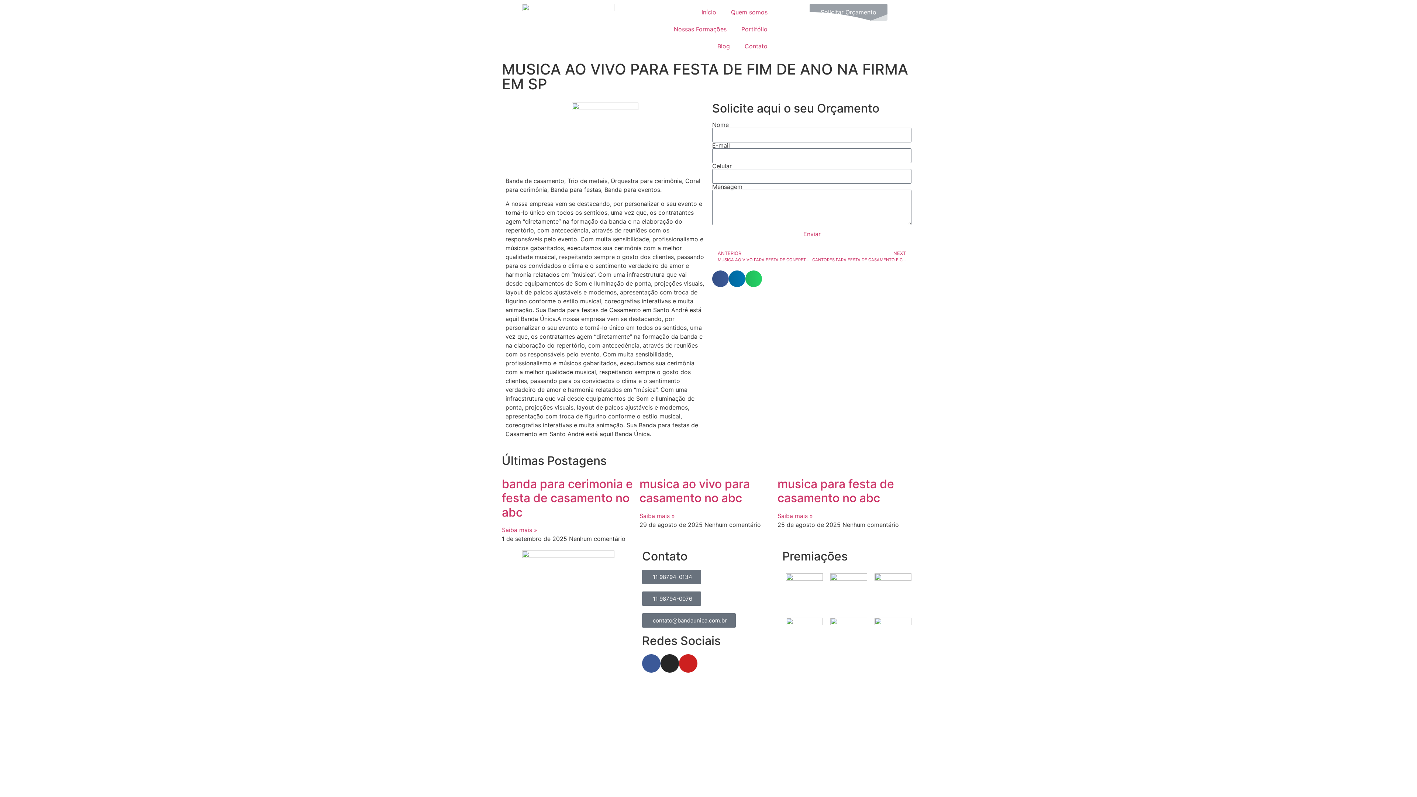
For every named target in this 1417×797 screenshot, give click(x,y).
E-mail (721, 145)
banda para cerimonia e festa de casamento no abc (567, 498)
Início (708, 12)
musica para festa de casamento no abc (836, 491)
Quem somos (749, 12)
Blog (723, 46)
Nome (720, 125)
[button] (720, 278)
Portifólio (754, 29)
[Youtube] (688, 663)
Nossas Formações (700, 29)
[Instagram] (670, 663)
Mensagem (727, 187)
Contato (756, 46)
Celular (722, 166)
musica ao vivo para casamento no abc (694, 491)
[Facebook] (651, 663)
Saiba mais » (519, 530)
